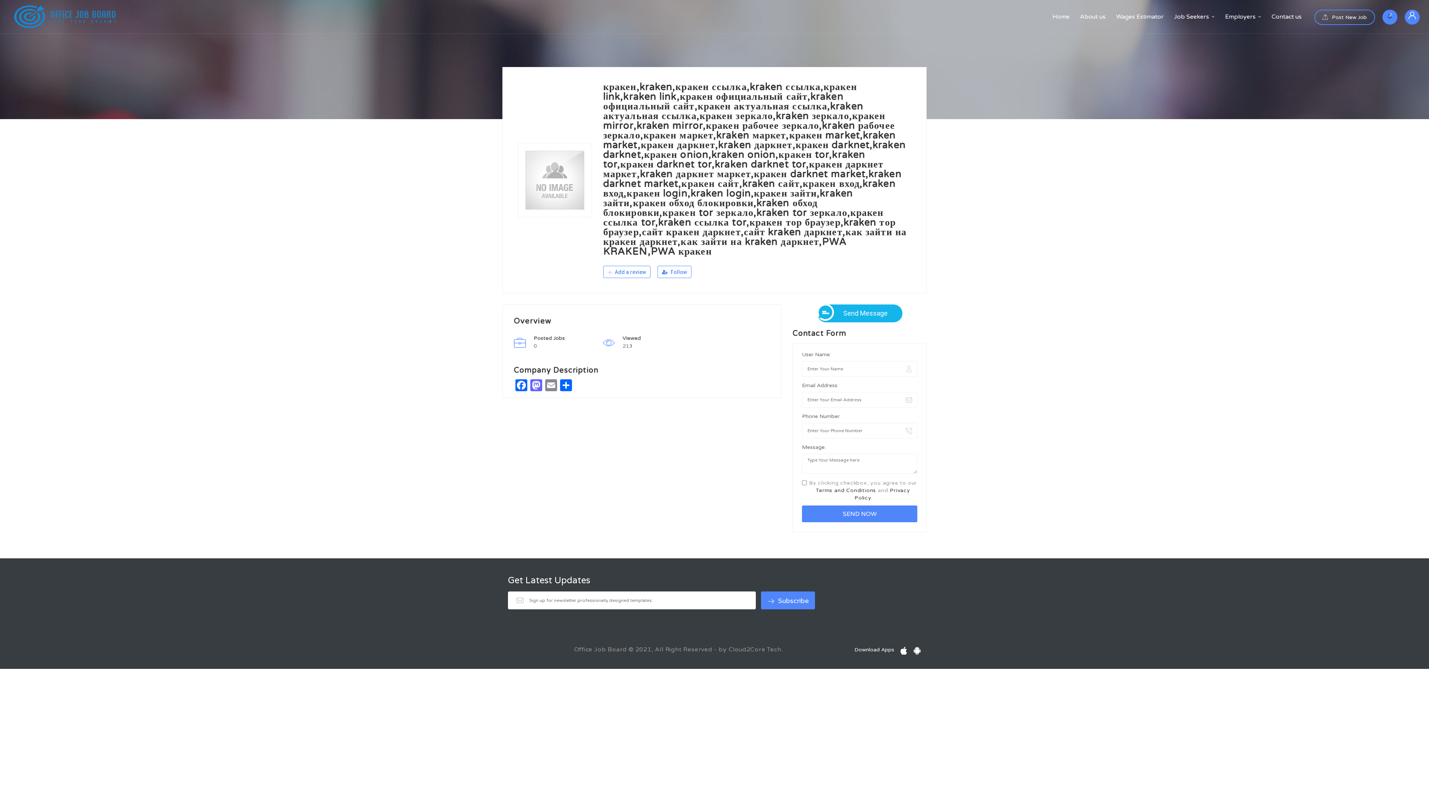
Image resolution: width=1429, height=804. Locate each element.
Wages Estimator (1140, 16)
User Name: (816, 354)
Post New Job (1348, 17)
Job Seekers (1191, 16)
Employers (1240, 16)
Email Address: (820, 385)
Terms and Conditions (846, 490)
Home (1061, 16)
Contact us (1287, 16)
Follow (678, 272)
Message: (814, 447)
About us (1093, 16)
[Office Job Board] (65, 17)
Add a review (630, 272)
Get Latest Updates (549, 580)
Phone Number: (821, 416)
